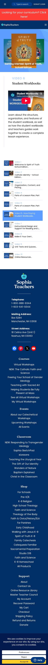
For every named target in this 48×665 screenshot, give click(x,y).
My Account (24, 599)
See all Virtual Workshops (25, 397)
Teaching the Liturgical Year (25, 459)
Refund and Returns (24, 620)
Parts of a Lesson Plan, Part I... (27, 196)
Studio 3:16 (25, 553)
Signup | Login (39, 4)
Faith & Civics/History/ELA (25, 518)
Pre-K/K (25, 497)
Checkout (24, 612)
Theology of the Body (25, 514)
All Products (24, 566)
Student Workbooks (26, 83)
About (24, 581)
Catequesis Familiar (25, 544)
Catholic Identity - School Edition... (27, 176)
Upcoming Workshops (24, 422)
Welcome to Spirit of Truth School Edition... (27, 165)
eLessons (24, 454)
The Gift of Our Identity (25, 463)
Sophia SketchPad (24, 450)
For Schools (24, 492)
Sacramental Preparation (25, 549)
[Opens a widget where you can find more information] (38, 660)
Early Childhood (25, 527)
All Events (24, 426)
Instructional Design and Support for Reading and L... (27, 227)
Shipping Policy (24, 616)
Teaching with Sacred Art (25, 385)
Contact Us (24, 586)
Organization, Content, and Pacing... (27, 186)
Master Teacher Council (24, 594)
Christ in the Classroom (24, 476)
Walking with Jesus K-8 (25, 531)
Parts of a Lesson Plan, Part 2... (27, 206)
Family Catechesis (25, 540)
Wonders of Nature (25, 468)
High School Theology (25, 505)
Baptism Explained (24, 472)
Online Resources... (23, 257)
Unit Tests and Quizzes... (26, 246)
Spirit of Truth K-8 (25, 536)
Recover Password (24, 603)
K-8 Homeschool (24, 561)
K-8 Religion (25, 501)
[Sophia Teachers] (10, 24)
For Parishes (24, 522)
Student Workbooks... (24, 216)
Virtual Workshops (24, 364)
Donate (24, 624)
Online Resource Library (24, 590)
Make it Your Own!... (24, 236)
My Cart (24, 607)
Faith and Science (25, 510)
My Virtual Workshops (24, 401)
